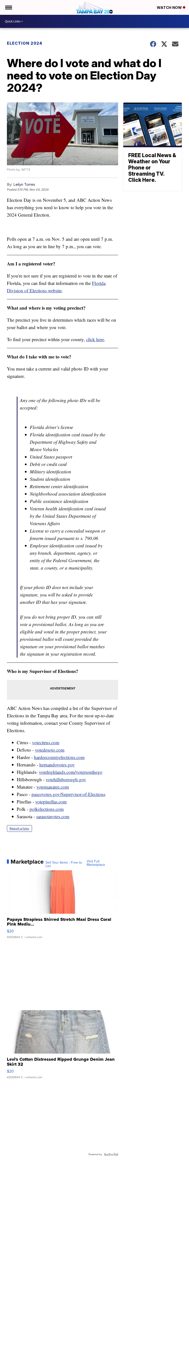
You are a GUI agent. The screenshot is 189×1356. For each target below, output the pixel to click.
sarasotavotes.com (52, 816)
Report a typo (19, 828)
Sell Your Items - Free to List (64, 864)
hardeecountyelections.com (59, 757)
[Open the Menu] (8, 7)
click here (95, 339)
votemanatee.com (52, 787)
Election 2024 (24, 43)
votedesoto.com (49, 750)
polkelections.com (47, 809)
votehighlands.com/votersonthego (70, 772)
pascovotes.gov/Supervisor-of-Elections (68, 794)
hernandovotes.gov (57, 765)
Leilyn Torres (24, 184)
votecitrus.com (45, 742)
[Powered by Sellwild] (111, 1154)
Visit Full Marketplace (96, 863)
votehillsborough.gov (66, 779)
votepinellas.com (51, 802)
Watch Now (170, 7)
